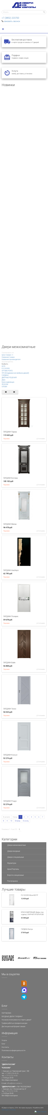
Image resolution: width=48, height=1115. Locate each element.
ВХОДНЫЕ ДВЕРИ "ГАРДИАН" (12, 1016)
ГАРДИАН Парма (10, 432)
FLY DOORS (6, 368)
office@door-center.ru (14, 1083)
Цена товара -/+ (7, 355)
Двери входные (13, 851)
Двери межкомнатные (16, 845)
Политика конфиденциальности (13, 1050)
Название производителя (11, 359)
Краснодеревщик (8, 382)
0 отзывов (41, 438)
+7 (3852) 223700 (10, 18)
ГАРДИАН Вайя (9, 663)
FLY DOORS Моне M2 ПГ (29, 895)
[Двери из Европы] (24, 5)
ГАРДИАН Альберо (11, 570)
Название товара (8, 357)
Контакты (5, 1047)
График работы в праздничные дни (14, 1023)
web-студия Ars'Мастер (9, 1110)
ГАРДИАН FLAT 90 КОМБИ (12, 156)
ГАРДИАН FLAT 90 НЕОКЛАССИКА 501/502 (19, 260)
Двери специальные (15, 857)
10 (11, 821)
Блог (3, 1044)
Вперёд (17, 821)
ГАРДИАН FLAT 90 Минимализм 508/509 (18, 330)
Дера (3, 380)
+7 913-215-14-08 (11, 1076)
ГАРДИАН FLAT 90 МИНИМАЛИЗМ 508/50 (18, 225)
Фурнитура (11, 863)
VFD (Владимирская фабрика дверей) (15, 373)
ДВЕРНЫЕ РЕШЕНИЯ (9, 377)
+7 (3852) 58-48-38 (11, 1073)
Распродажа (12, 881)
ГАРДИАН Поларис (10, 616)
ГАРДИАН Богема (10, 478)
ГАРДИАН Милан (10, 524)
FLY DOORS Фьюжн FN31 (12, 121)
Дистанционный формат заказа (13, 1026)
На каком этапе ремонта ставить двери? (16, 1020)
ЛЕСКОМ (5, 384)
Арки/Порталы (13, 869)
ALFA (3, 366)
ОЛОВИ (4, 386)
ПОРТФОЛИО (6, 1013)
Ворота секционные (15, 875)
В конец (26, 821)
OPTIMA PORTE (7, 371)
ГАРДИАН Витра (27, 929)
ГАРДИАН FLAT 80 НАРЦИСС (13, 190)
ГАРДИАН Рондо (10, 801)
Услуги (4, 1040)
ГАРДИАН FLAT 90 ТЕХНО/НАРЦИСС (16, 295)
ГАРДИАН (5, 375)
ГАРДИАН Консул (10, 755)
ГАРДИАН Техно (9, 709)
